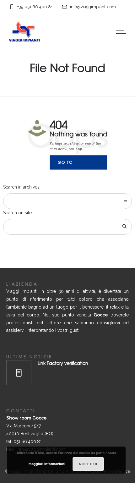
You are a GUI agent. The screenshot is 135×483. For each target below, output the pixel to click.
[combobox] (67, 201)
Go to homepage (71, 165)
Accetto (88, 464)
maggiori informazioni (47, 463)
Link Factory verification (63, 363)
